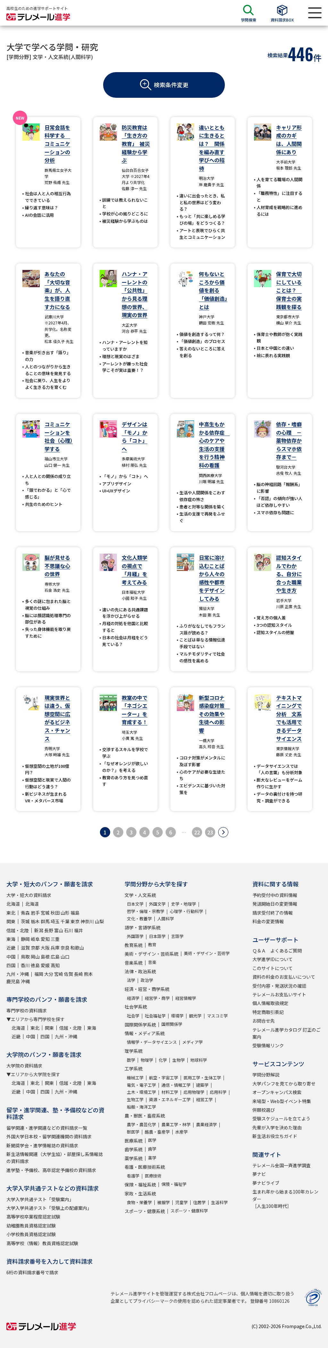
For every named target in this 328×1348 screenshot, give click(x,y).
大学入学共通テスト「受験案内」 (40, 1199)
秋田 (55, 912)
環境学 (177, 1016)
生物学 (178, 1060)
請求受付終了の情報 (272, 912)
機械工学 (135, 1078)
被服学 (163, 1202)
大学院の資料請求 (24, 1065)
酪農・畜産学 (157, 1132)
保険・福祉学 (173, 1184)
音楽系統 (134, 962)
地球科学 (198, 1060)
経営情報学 (185, 998)
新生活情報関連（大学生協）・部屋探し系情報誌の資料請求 (54, 1157)
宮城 (45, 912)
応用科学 (218, 1092)
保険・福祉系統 (140, 1184)
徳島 (35, 965)
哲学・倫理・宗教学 (145, 911)
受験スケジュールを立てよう (281, 1118)
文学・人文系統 (140, 895)
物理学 (147, 1060)
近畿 (10, 947)
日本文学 (135, 904)
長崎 (78, 974)
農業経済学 (206, 1124)
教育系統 (134, 945)
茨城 (25, 921)
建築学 (202, 1085)
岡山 (35, 956)
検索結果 (277, 55)
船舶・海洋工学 (141, 1107)
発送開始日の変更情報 (274, 903)
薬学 (152, 1158)
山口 (65, 956)
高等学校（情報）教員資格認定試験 (42, 1243)
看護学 (133, 1176)
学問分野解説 (265, 1074)
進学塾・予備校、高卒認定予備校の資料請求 (51, 1170)
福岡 (38, 974)
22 (197, 832)
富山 (58, 930)
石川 (68, 930)
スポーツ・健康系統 (145, 1211)
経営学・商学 (157, 998)
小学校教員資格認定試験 (31, 1234)
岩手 (35, 912)
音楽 (152, 962)
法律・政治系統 (140, 971)
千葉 (65, 921)
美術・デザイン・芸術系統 (151, 953)
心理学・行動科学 (186, 911)
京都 (35, 947)
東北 (10, 912)
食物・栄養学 (139, 1202)
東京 (74, 921)
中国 (10, 956)
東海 (10, 939)
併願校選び (263, 1110)
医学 (152, 1140)
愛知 (45, 939)
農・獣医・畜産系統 (145, 1115)
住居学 (199, 1202)
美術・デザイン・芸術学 (207, 953)
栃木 (35, 921)
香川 (25, 965)
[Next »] (223, 832)
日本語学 (157, 936)
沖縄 (25, 981)
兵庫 (55, 947)
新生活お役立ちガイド (274, 1136)
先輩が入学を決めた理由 (277, 1127)
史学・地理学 (183, 904)
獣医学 (133, 1132)
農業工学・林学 (176, 1124)
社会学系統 (136, 1006)
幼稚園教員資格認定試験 (31, 1225)
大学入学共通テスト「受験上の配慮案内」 (49, 1208)
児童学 (181, 1202)
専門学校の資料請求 (26, 1010)
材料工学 (169, 1092)
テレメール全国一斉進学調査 (281, 1165)
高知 (55, 965)
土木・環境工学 (141, 1092)
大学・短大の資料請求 (28, 895)
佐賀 (68, 974)
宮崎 (58, 974)
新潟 (38, 930)
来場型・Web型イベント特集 (281, 1101)
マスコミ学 (217, 1016)
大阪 (45, 947)
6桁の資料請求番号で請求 (32, 1272)
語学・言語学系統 (142, 927)
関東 (10, 921)
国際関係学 (171, 1024)
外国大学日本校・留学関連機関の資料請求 (49, 1136)
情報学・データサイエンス (152, 1042)
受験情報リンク (268, 1045)
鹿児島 (13, 981)
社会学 (133, 1016)
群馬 (45, 921)
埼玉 (55, 921)
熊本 (88, 974)
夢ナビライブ (265, 1183)
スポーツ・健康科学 (189, 1211)
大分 (48, 974)
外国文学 (157, 904)
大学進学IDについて (272, 959)
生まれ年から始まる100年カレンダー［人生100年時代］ (285, 1198)
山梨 (99, 921)
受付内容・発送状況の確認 (279, 986)
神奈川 (87, 921)
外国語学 (135, 936)
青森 (25, 912)
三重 (55, 939)
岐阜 (35, 939)
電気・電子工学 (141, 1085)
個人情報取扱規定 (270, 1003)
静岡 (25, 939)
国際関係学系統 (140, 1024)
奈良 (65, 947)
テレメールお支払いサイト (279, 994)
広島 (55, 956)
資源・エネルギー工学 (170, 1099)
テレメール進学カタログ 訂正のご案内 (286, 1033)
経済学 (133, 998)
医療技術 (153, 1176)
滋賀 (25, 947)
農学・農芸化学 (141, 1124)
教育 (152, 945)
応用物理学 (194, 1092)
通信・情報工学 (176, 1085)
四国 (10, 965)
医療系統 (134, 1140)
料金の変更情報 (268, 921)
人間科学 (165, 919)
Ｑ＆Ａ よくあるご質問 (277, 950)
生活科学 (219, 1202)
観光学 (195, 1016)
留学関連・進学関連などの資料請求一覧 (46, 1128)
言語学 (177, 936)
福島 (74, 912)
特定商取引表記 (268, 1012)
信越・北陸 (17, 930)
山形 (65, 912)
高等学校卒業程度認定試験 (33, 1216)
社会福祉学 (155, 1016)
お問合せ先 (263, 1020)
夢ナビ (259, 1174)
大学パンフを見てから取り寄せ (284, 1083)
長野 (48, 930)
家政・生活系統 (140, 1193)
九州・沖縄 (17, 974)
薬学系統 (134, 1158)
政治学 (147, 980)
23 (210, 832)
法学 (131, 980)
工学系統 (134, 1068)
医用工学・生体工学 (202, 1078)
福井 (78, 930)
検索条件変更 (171, 84)
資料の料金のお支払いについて (283, 977)
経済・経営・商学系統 (147, 989)
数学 (131, 1060)
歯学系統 (134, 1149)
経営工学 (204, 1099)
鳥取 (25, 956)
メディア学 (192, 1042)
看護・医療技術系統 (145, 1167)
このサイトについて (272, 968)
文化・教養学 (139, 919)
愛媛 (45, 965)
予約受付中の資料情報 (274, 895)
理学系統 (134, 1051)
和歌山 (77, 947)
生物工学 (135, 1099)
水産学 (181, 1132)
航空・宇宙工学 (163, 1078)
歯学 (152, 1149)
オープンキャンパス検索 (276, 1092)
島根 (45, 956)
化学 (163, 1060)
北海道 (13, 903)
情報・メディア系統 (145, 1033)
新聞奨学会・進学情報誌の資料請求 (42, 1145)
